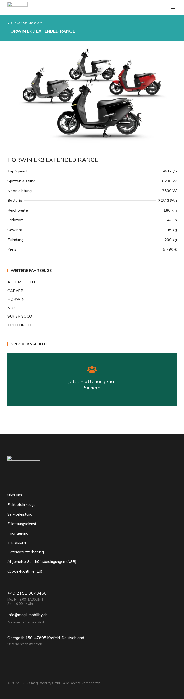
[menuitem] (92, 282)
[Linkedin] (19, 674)
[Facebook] (9, 674)
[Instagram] (28, 674)
